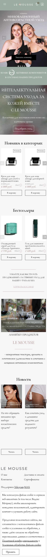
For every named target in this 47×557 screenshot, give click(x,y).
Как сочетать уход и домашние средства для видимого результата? (34, 420)
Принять (10, 551)
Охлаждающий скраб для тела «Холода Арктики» (10, 246)
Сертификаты (31, 479)
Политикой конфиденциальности (20, 540)
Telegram (19, 487)
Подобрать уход (23, 128)
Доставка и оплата (34, 474)
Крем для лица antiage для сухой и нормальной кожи (10, 178)
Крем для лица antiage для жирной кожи (34, 178)
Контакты (6, 479)
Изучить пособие (23, 286)
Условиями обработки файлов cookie (21, 544)
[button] (43, 38)
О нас (4, 474)
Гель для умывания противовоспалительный (35, 246)
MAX (27, 487)
